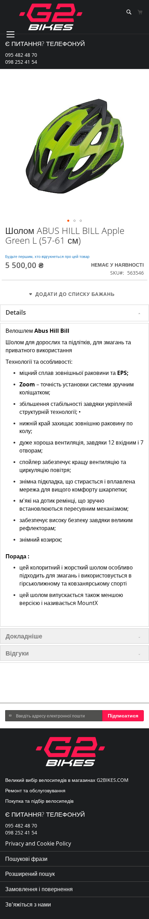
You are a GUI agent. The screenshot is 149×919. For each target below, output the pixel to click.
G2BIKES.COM (113, 780)
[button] (68, 220)
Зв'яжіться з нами (28, 904)
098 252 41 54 (21, 61)
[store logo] (50, 16)
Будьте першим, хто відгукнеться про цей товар (47, 256)
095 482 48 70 (21, 55)
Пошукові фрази (26, 859)
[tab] (74, 313)
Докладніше (24, 636)
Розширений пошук (30, 874)
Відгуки (17, 653)
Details (16, 312)
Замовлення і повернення (39, 889)
